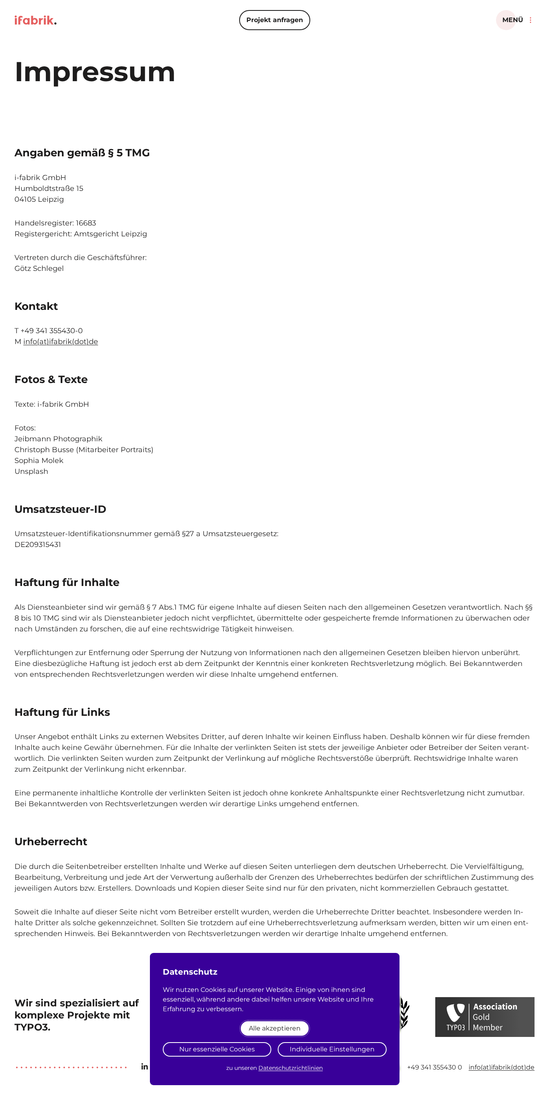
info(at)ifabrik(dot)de (60, 341)
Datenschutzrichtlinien (290, 1067)
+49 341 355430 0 (434, 1067)
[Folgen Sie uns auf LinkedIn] (144, 1066)
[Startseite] (35, 20)
